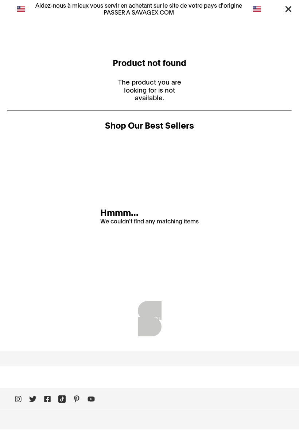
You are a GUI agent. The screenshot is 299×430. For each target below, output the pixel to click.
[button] (288, 8)
